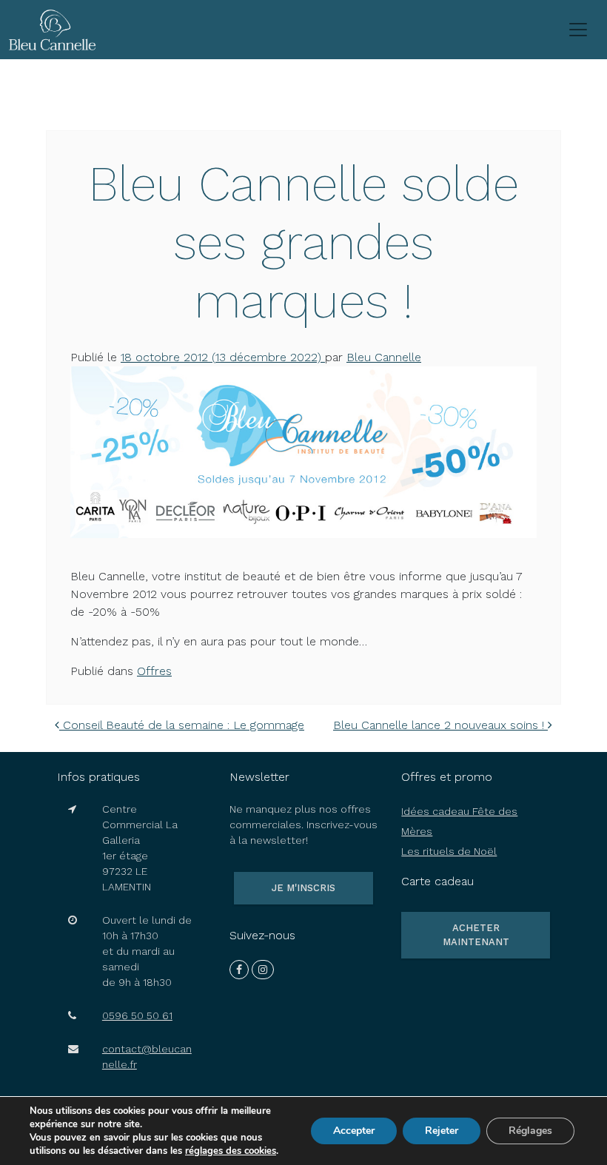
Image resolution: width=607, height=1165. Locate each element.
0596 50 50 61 (137, 1015)
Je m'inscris (303, 887)
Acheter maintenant (476, 935)
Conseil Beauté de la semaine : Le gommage (181, 725)
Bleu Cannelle (383, 357)
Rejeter (441, 1131)
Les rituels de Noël (449, 851)
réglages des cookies (230, 1151)
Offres (154, 671)
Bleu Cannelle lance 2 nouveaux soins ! (440, 725)
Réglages (530, 1131)
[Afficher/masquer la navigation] (578, 29)
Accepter (354, 1131)
